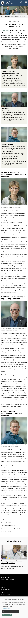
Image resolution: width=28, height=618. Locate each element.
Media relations (5, 589)
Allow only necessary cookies (11, 611)
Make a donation (5, 594)
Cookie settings (6, 608)
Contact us (4, 587)
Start (2, 16)
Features (7, 16)
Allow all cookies (7, 614)
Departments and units (7, 592)
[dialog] (14, 607)
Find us (3, 584)
